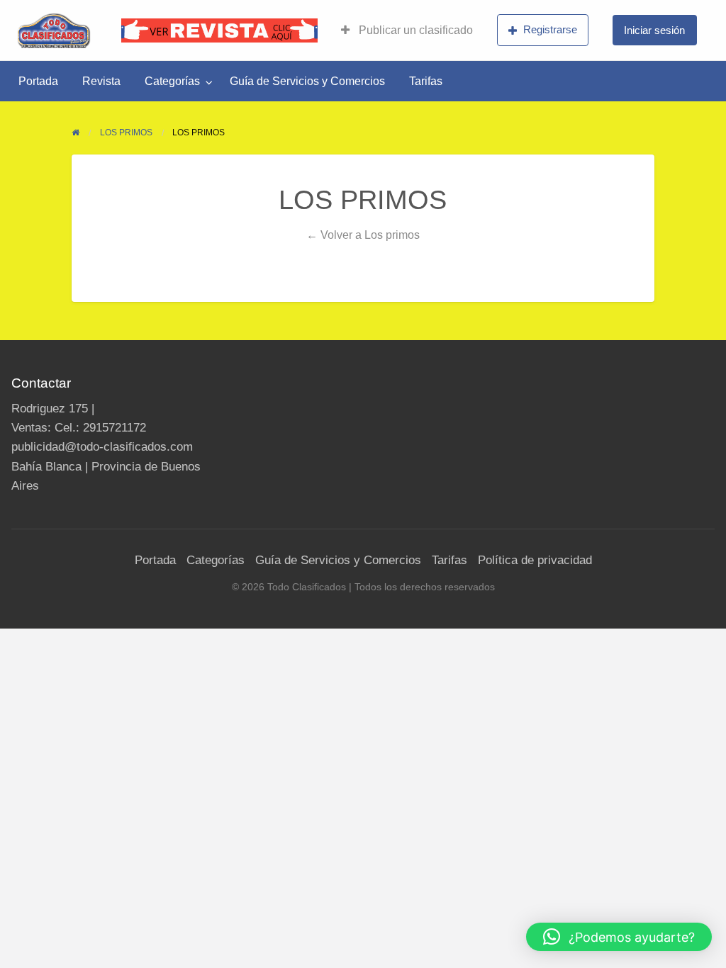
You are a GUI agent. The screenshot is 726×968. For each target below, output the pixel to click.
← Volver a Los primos (363, 234)
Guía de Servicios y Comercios (307, 81)
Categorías (172, 81)
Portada (38, 81)
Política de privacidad (535, 560)
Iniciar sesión (654, 30)
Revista (101, 81)
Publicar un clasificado (414, 30)
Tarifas (425, 81)
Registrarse (550, 29)
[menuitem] (407, 30)
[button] (619, 937)
